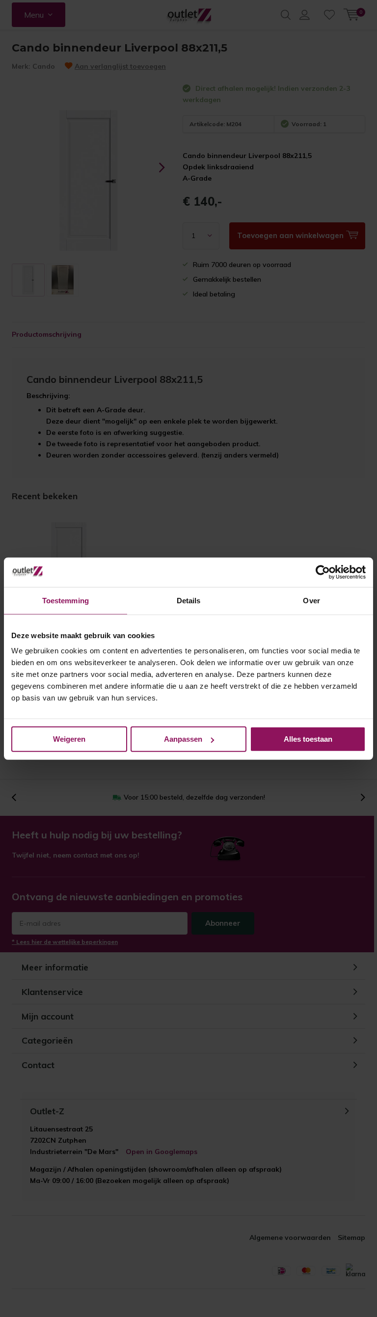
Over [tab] (311, 600)
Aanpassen (183, 739)
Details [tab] (189, 600)
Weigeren (69, 739)
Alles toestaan (308, 739)
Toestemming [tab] (65, 600)
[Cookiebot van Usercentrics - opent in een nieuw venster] (323, 571)
